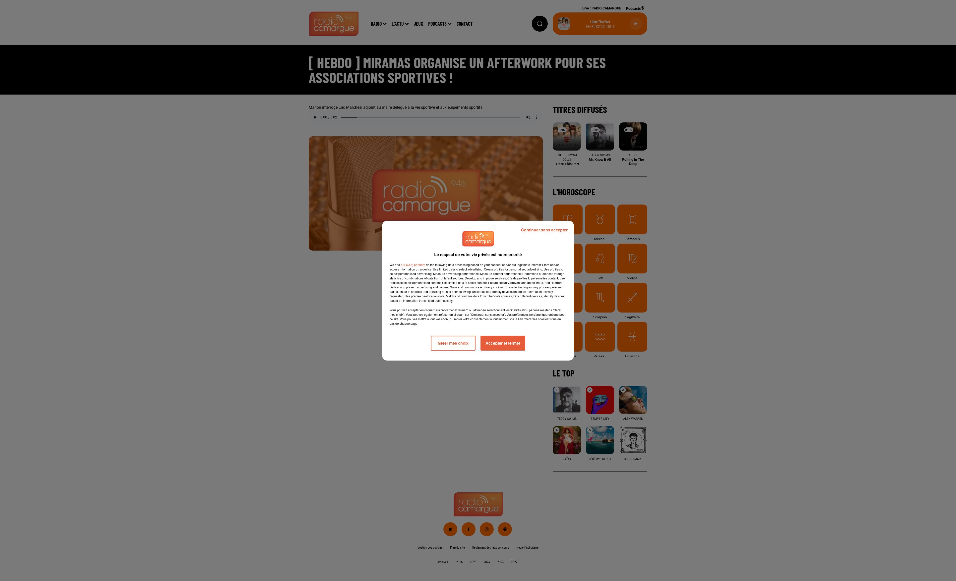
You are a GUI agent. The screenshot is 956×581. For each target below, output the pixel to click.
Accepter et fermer (502, 343)
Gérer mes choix (453, 343)
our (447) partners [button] (413, 265)
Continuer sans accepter (544, 230)
